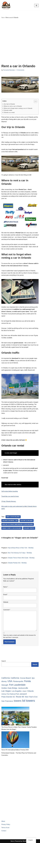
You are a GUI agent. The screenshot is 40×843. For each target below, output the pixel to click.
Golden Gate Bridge (9, 688)
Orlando (30, 691)
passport (23, 694)
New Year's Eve (31, 697)
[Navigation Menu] (36, 5)
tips (33, 678)
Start (2, 17)
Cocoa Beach (25, 678)
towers (17, 700)
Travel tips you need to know (10, 496)
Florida (27, 681)
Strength (4, 685)
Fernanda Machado (9, 70)
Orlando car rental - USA (10, 520)
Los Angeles (17, 691)
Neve (12, 841)
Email (5, 594)
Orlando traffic (8, 110)
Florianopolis (18, 681)
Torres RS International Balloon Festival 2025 (15, 750)
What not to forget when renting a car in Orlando (18, 108)
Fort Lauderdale (17, 684)
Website (5, 602)
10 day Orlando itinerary (8, 501)
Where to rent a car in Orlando (13, 106)
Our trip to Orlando (9, 104)
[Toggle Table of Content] (34, 101)
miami (24, 691)
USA (10, 681)
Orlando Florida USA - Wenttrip (17, 563)
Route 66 (20, 697)
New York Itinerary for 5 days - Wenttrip (20, 553)
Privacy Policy (5, 824)
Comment (6, 609)
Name (5, 587)
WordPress (26, 841)
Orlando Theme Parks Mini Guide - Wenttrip (21, 558)
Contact (3, 830)
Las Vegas (6, 691)
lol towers (28, 700)
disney (4, 681)
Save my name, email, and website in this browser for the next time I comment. (19, 636)
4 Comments (20, 70)
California (5, 678)
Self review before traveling (9, 491)
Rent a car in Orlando (13, 516)
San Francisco (7, 701)
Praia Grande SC (8, 697)
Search (3, 661)
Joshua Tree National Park (10, 694)
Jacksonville (23, 688)
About (3, 821)
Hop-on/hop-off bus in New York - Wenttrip (20, 547)
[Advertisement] (20, 41)
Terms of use (5, 827)
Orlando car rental (9, 112)
